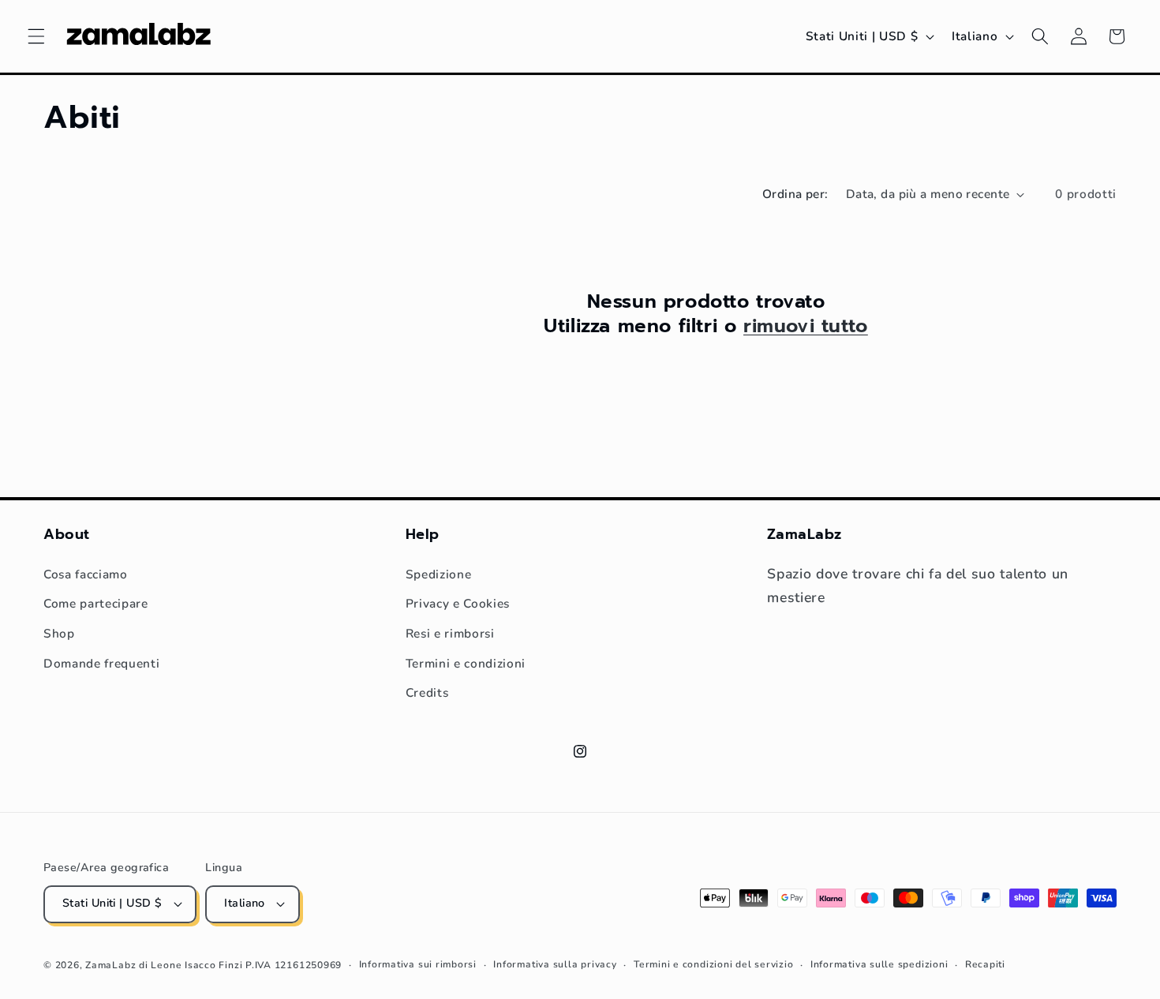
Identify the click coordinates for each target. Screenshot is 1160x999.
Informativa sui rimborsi (418, 964)
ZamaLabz (110, 965)
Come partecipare (95, 603)
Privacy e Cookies (458, 603)
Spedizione (439, 574)
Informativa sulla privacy (554, 964)
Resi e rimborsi (450, 633)
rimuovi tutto (805, 326)
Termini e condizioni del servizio (713, 964)
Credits (427, 692)
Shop (59, 633)
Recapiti (985, 964)
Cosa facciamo (85, 574)
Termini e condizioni (466, 663)
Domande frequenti (101, 663)
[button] (36, 36)
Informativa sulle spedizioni (879, 964)
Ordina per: (795, 193)
